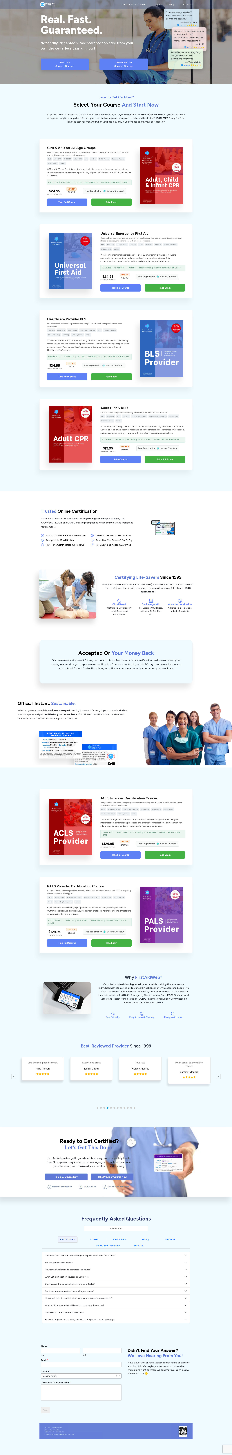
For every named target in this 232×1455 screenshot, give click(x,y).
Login (158, 4)
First (42, 1355)
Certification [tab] (119, 1239)
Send (45, 1410)
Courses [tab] (94, 1239)
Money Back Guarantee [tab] (108, 1245)
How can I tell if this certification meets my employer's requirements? (78, 1298)
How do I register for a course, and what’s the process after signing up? (80, 1319)
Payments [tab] (170, 1239)
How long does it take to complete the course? (68, 1269)
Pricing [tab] (145, 1239)
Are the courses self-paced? (59, 1262)
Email (44, 1360)
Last (84, 1355)
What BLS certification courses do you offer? (67, 1277)
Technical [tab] (139, 1245)
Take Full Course (67, 202)
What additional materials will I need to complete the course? (74, 1305)
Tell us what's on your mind (55, 1382)
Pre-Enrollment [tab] (67, 1239)
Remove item (116, 1376)
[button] (97, 1108)
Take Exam (111, 202)
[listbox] (81, 1375)
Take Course (120, 459)
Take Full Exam (165, 459)
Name (45, 1346)
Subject (46, 1371)
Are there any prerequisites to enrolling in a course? (70, 1291)
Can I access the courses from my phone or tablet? (70, 1284)
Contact (188, 4)
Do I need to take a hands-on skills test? (64, 1312)
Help (172, 4)
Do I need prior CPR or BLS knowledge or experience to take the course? (80, 1255)
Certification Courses (134, 4)
